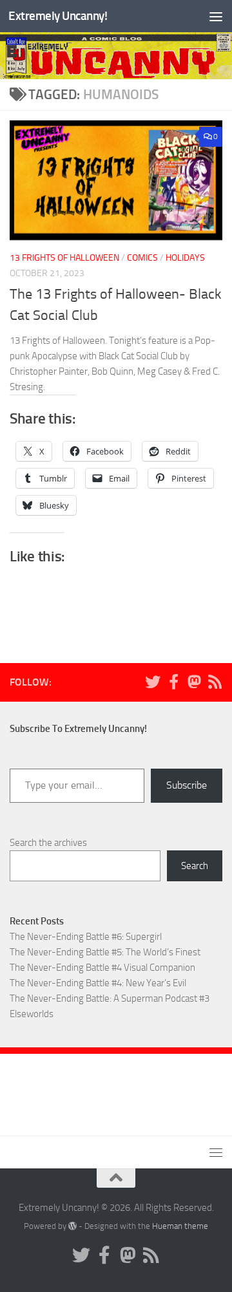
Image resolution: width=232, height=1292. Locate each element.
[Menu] (216, 16)
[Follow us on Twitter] (152, 681)
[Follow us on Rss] (214, 681)
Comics (142, 257)
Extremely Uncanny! (57, 15)
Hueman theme (180, 1226)
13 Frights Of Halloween (64, 257)
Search (194, 866)
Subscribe (186, 785)
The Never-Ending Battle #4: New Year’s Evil (98, 983)
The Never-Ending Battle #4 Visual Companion (102, 967)
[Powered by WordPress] (72, 1226)
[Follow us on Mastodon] (194, 681)
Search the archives (48, 842)
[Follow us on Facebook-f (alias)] (173, 681)
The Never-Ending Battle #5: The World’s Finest (105, 952)
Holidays (185, 257)
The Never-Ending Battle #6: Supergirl (86, 936)
